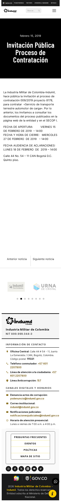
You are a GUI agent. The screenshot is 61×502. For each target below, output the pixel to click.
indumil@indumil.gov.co (24, 407)
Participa (29, 3)
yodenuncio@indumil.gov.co (27, 398)
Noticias (53, 3)
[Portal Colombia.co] (16, 478)
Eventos (30, 443)
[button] (52, 493)
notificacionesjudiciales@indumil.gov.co (34, 415)
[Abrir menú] (54, 10)
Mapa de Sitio (30, 456)
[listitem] (8, 468)
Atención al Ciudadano (41, 3)
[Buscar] (39, 11)
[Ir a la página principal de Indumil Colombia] (19, 321)
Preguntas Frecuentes (30, 437)
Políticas (30, 449)
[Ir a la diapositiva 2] (21, 299)
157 (39, 380)
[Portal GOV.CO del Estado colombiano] (36, 478)
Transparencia (19, 3)
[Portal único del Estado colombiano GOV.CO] (8, 3)
